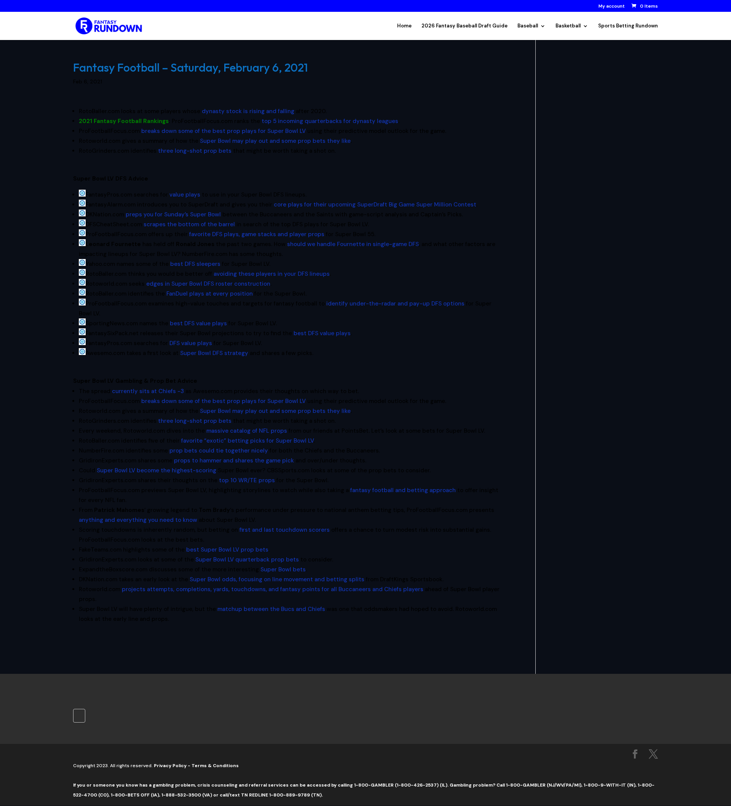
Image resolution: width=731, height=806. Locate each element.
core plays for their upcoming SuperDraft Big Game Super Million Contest (375, 204)
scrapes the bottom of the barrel (189, 224)
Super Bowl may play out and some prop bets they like (275, 141)
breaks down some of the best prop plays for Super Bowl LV (223, 131)
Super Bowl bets (283, 569)
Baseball (527, 26)
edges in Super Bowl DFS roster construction (208, 284)
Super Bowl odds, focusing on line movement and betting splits (277, 579)
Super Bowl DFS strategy (214, 353)
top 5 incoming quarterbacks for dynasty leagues (330, 121)
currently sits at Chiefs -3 (148, 391)
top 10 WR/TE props (247, 480)
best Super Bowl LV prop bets (227, 549)
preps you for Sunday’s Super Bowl (173, 214)
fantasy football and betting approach (403, 490)
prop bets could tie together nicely (218, 450)
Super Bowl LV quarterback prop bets (247, 559)
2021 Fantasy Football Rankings (124, 121)
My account (612, 6)
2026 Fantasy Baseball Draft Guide (464, 26)
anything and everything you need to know (138, 520)
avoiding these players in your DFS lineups (272, 274)
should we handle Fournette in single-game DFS (353, 244)
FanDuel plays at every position (209, 293)
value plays (184, 194)
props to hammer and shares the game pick (234, 460)
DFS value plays (190, 343)
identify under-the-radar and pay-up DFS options (395, 303)
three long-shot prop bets (194, 151)
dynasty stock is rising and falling (248, 111)
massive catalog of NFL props (246, 431)
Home (404, 26)
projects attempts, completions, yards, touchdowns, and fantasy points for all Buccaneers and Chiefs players (272, 589)
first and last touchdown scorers (284, 530)
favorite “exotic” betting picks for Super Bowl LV (247, 441)
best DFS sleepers (195, 264)
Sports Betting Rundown (628, 26)
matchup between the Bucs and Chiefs (271, 609)
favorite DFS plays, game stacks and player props (256, 234)
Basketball (568, 26)
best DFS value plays (198, 323)
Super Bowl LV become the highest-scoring (156, 470)
